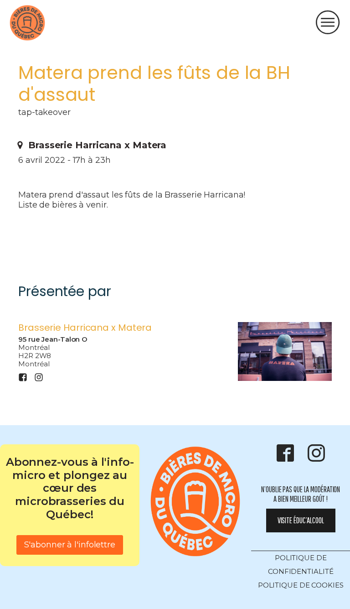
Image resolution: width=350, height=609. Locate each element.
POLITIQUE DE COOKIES (301, 585)
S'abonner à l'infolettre (69, 545)
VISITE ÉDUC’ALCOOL (301, 520)
